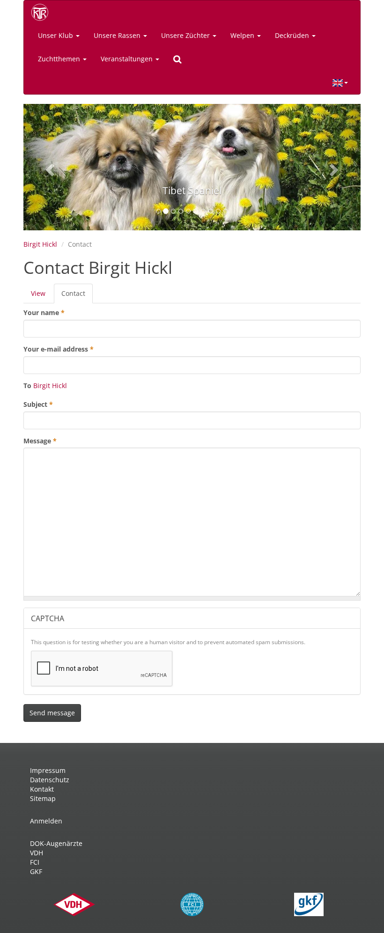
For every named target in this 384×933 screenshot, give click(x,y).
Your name (44, 312)
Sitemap (43, 798)
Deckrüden (293, 35)
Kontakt (42, 789)
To (27, 385)
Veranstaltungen (128, 58)
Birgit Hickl (40, 244)
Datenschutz (49, 779)
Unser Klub (56, 35)
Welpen (243, 35)
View (38, 293)
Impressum (48, 770)
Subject (38, 404)
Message (40, 440)
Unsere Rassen (118, 35)
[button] (48, 167)
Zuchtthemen (60, 58)
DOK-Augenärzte (56, 843)
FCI (34, 862)
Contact (77, 296)
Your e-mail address (58, 349)
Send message (52, 712)
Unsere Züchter (186, 35)
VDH (36, 852)
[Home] (43, 12)
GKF (36, 871)
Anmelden (46, 820)
